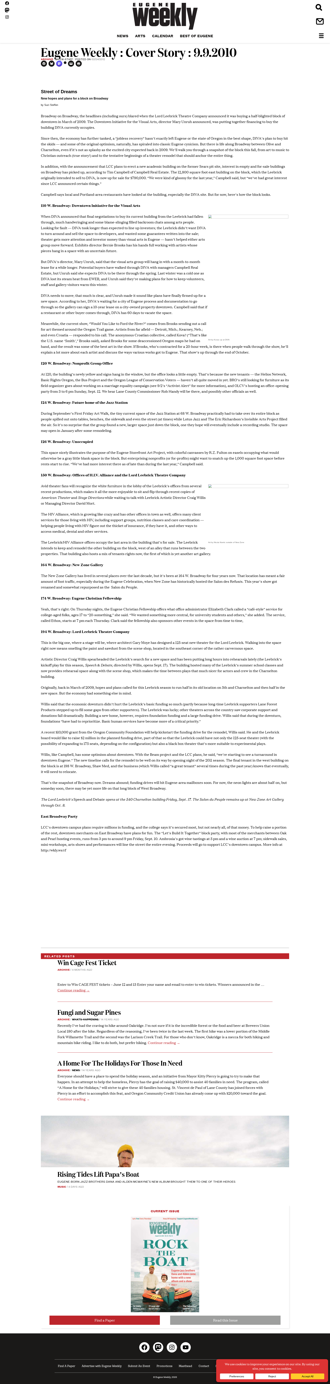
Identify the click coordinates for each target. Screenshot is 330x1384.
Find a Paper (105, 1320)
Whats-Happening (85, 1019)
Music (61, 1186)
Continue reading (73, 990)
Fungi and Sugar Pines (89, 1012)
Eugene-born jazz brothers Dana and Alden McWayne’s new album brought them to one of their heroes (146, 1181)
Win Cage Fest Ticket (86, 962)
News (76, 1070)
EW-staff (66, 59)
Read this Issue (225, 1320)
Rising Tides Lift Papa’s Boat (98, 1174)
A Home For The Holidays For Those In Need (119, 1063)
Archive (47, 59)
